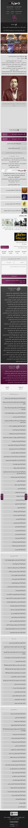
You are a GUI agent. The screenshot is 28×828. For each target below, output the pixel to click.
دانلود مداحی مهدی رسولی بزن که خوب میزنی (15, 598)
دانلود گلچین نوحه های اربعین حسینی (17, 643)
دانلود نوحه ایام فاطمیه (20, 492)
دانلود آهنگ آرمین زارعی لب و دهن (18, 609)
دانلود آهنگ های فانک (20, 590)
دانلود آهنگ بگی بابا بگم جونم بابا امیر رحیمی (15, 460)
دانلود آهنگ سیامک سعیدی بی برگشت (17, 571)
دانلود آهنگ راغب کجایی (20, 746)
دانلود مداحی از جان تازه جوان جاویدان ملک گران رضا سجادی (14, 653)
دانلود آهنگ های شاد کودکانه (18, 542)
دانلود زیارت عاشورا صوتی (20, 699)
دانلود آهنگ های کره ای (20, 527)
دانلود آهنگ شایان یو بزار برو (19, 417)
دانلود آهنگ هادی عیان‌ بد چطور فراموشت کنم (15, 413)
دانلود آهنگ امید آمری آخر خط (19, 430)
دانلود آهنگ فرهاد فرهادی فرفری (18, 725)
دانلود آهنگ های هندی (20, 534)
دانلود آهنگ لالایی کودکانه (19, 511)
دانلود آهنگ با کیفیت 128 (17, 139)
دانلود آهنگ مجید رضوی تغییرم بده (17, 606)
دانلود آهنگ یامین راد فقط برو (18, 776)
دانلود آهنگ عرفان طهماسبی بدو (18, 613)
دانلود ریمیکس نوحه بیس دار (19, 688)
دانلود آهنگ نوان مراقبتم (19, 721)
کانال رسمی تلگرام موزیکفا (14, 148)
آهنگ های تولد (17, 252)
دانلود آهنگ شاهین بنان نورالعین (18, 750)
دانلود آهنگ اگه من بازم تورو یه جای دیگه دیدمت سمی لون (14, 408)
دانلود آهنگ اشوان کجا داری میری (18, 714)
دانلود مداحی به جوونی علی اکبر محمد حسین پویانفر (14, 680)
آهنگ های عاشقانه (4, 252)
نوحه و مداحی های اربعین (20, 692)
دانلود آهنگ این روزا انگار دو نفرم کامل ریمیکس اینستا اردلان (15, 421)
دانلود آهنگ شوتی (21, 508)
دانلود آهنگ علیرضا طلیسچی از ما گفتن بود (16, 594)
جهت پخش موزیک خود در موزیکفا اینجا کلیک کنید (14, 30)
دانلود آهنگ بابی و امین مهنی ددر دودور (16, 568)
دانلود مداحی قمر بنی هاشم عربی (18, 677)
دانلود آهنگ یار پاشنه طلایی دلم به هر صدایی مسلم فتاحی (14, 403)
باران (11, 160)
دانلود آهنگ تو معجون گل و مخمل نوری (16, 445)
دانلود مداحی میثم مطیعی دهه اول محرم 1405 (15, 673)
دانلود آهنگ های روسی (20, 530)
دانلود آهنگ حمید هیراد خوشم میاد (17, 632)
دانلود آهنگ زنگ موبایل (20, 504)
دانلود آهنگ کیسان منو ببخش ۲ (18, 742)
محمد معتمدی (18, 103)
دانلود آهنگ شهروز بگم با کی (19, 780)
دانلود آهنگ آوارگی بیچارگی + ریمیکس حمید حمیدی (14, 437)
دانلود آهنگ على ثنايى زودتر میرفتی (17, 757)
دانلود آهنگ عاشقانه (20, 496)
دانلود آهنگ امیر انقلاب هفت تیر (18, 453)
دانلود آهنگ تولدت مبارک (20, 485)
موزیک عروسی (22, 803)
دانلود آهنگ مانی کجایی (20, 717)
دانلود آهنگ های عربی (20, 519)
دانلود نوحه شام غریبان (20, 661)
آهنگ (18, 58)
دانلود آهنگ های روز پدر (20, 549)
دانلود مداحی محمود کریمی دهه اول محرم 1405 (15, 669)
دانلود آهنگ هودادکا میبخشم (18, 441)
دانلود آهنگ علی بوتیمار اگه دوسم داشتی (16, 587)
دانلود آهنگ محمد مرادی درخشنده (18, 477)
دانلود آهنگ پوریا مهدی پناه (19, 464)
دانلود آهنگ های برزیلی (20, 538)
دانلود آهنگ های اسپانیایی (19, 523)
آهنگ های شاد (24, 252)
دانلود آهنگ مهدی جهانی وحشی (18, 738)
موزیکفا (14, 3)
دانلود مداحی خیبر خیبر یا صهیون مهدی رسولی (15, 629)
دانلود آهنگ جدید (21, 807)
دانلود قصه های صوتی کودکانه (18, 546)
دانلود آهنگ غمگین (21, 481)
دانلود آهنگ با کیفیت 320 (17, 134)
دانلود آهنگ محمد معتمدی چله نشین (16, 56)
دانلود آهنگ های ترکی (20, 500)
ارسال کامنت (14, 276)
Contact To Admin (14, 822)
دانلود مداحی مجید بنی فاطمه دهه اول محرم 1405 (14, 665)
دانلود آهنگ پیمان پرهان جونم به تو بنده (16, 791)
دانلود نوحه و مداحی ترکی (20, 684)
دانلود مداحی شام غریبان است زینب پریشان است (15, 657)
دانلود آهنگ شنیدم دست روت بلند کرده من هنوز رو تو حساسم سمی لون (14, 472)
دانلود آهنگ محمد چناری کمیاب (18, 761)
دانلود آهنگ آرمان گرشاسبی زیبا (18, 795)
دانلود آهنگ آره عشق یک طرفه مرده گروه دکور (15, 765)
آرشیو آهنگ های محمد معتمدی (14, 143)
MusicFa (13, 24)
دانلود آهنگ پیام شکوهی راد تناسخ (17, 621)
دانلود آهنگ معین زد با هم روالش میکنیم (16, 602)
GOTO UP (15, 813)
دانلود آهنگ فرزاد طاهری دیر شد (18, 575)
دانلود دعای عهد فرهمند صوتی (18, 696)
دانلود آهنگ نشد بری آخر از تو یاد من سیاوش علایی (14, 456)
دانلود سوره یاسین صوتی (20, 703)
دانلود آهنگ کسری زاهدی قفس (18, 583)
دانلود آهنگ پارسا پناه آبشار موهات (17, 788)
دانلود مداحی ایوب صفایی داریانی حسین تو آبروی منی (14, 647)
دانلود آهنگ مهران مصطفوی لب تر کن (17, 426)
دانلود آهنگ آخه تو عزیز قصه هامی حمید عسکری (15, 398)
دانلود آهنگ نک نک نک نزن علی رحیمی (17, 449)
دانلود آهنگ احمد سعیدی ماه (19, 734)
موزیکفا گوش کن (4, 247)
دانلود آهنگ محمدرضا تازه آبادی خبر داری (16, 784)
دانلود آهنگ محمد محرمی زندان (18, 579)
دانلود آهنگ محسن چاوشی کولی (18, 617)
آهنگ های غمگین (10, 252)
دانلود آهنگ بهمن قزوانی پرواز (18, 772)
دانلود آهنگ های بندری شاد (19, 515)
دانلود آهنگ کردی (21, 489)
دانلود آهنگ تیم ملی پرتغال (19, 468)
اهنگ (16, 63)
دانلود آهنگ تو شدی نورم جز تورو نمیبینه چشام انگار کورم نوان (14, 729)
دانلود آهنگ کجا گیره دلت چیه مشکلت (17, 434)
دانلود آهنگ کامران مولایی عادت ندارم (17, 753)
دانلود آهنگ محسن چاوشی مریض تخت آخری (16, 625)
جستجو (15, 20)
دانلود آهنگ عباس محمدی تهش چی (17, 769)
